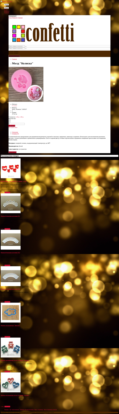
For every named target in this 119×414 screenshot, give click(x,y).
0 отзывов (14, 105)
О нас (6, 9)
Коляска (40, 409)
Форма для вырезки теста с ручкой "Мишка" (15, 360)
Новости (6, 11)
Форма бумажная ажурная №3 (10, 252)
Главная (6, 12)
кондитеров (15, 409)
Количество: (12, 118)
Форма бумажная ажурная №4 (10, 289)
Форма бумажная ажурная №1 (10, 216)
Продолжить (12, 152)
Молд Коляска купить (50, 409)
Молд (36, 409)
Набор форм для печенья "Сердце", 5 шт (13, 181)
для (10, 409)
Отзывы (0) (15, 133)
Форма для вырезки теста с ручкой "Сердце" (15, 395)
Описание (15, 132)
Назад (6, 4)
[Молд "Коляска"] (26, 101)
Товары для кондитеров (27, 409)
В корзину (11, 125)
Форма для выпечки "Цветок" (10, 325)
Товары (6, 409)
